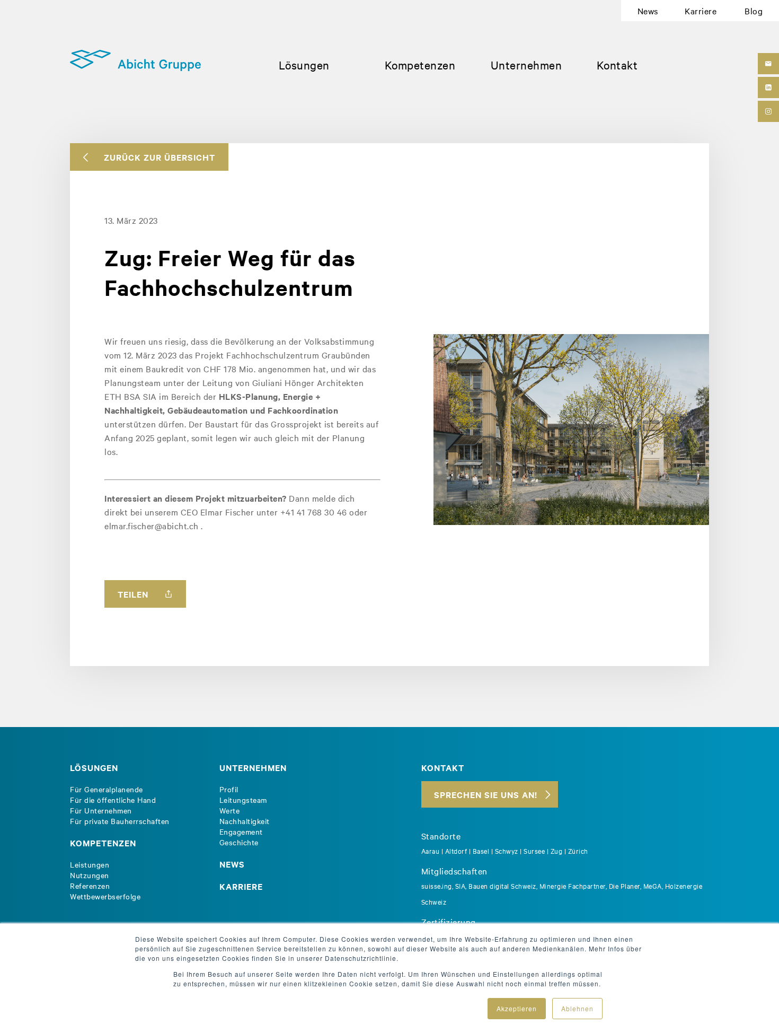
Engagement (241, 831)
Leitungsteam (243, 799)
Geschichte (239, 842)
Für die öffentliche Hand (113, 799)
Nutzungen (89, 875)
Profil (228, 789)
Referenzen (90, 885)
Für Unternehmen (101, 810)
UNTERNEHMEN (253, 767)
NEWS (232, 864)
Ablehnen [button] (577, 1008)
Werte (229, 810)
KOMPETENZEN (103, 842)
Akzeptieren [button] (517, 1008)
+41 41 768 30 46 (313, 512)
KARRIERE (241, 886)
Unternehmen (526, 64)
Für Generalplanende (106, 789)
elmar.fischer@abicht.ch (151, 525)
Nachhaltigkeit (244, 821)
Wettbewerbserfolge (105, 896)
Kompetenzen (420, 64)
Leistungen (89, 864)
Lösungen (304, 64)
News (648, 10)
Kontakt (617, 64)
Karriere (700, 10)
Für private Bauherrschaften (120, 821)
